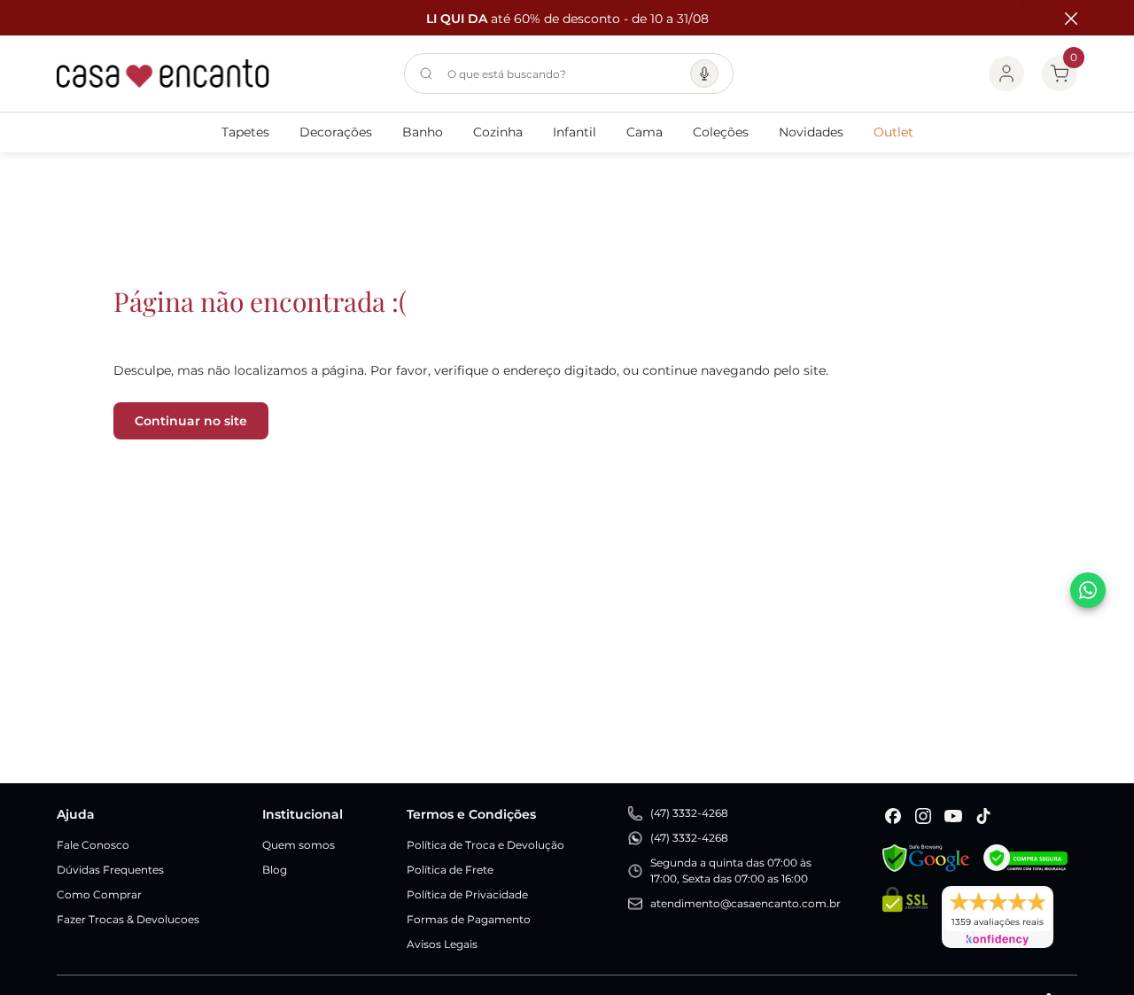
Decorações (335, 132)
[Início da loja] (163, 73)
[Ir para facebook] (893, 816)
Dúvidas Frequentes (110, 869)
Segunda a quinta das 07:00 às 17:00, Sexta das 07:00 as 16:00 (731, 870)
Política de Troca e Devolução (485, 844)
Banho (422, 132)
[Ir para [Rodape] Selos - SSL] (905, 917)
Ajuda (76, 814)
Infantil (574, 132)
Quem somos (298, 844)
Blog (274, 869)
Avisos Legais (442, 944)
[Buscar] (426, 73)
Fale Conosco (93, 844)
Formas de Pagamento (469, 919)
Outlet (893, 132)
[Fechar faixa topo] (1062, 18)
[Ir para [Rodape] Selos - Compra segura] (1025, 858)
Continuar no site (191, 421)
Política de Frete (450, 869)
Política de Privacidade (467, 894)
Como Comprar (99, 894)
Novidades (811, 132)
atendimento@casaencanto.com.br (745, 903)
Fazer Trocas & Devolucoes (128, 919)
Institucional (302, 814)
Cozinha (498, 132)
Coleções (721, 132)
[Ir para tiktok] (983, 816)
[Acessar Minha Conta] (1006, 73)
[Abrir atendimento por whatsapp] (1088, 590)
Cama (644, 132)
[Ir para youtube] (953, 816)
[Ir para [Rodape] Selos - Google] (925, 858)
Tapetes (245, 132)
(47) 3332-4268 (689, 813)
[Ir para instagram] (923, 816)
